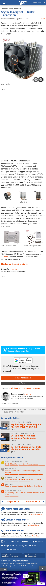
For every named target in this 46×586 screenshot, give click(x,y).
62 (14, 452)
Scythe (37, 388)
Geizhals (4, 257)
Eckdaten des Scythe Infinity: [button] (15, 264)
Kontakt (12, 563)
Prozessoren (15, 9)
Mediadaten (20, 563)
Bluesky (27, 541)
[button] (44, 3)
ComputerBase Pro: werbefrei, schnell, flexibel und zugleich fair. (24, 410)
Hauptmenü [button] (4, 3)
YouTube (12, 550)
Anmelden (37, 3)
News (6, 9)
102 (14, 441)
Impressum (4, 563)
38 (14, 429)
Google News (9, 545)
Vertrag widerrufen (32, 563)
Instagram (23, 545)
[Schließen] (42, 568)
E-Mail (26, 394)
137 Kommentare (23, 378)
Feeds (6, 541)
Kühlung (14, 388)
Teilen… (24, 383)
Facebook (39, 541)
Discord (16, 541)
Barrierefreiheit (19, 566)
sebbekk (14, 269)
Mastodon (36, 545)
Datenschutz (29, 566)
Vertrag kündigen (6, 566)
